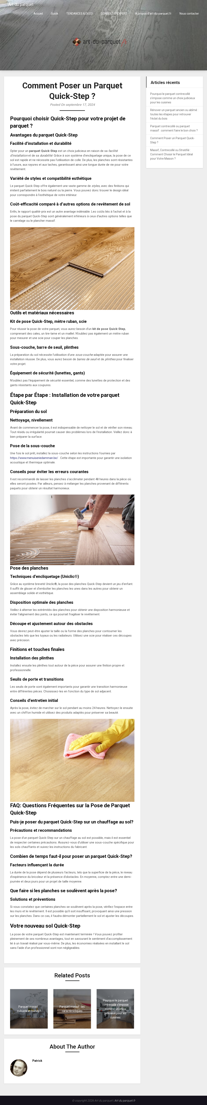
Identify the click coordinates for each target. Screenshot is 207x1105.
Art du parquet (21, 4)
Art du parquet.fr (124, 1100)
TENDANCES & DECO (79, 13)
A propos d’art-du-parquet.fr (153, 13)
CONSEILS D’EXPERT (114, 13)
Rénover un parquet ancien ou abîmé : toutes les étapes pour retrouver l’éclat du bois (174, 114)
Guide (54, 13)
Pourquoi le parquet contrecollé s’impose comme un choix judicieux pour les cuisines (172, 98)
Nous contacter (189, 13)
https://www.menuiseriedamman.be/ (34, 458)
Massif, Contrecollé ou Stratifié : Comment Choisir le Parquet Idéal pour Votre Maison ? (171, 154)
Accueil (38, 13)
